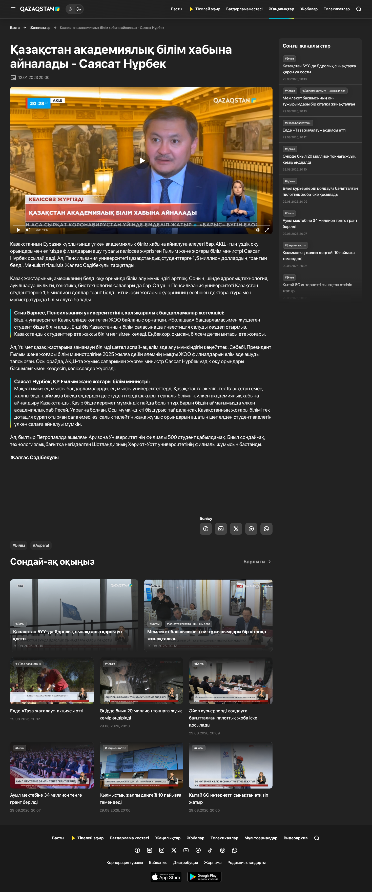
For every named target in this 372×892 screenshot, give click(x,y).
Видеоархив (296, 838)
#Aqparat (41, 545)
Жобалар (309, 9)
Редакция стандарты (247, 862)
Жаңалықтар (281, 9)
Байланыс (158, 862)
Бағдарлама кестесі (244, 9)
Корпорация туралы (125, 862)
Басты (176, 9)
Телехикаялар (337, 9)
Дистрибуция (185, 862)
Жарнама (212, 862)
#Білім (19, 545)
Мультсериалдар (261, 838)
